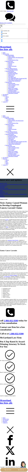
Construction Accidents (13, 89)
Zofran (9, 67)
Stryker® (10, 58)
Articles (7, 96)
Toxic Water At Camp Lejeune (14, 79)
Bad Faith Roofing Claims (13, 92)
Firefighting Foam (12, 72)
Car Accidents (11, 87)
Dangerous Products (9, 71)
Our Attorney (5, 94)
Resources (5, 95)
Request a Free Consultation (6, 22)
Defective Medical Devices (11, 68)
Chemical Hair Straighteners (14, 80)
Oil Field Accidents (12, 90)
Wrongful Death (11, 83)
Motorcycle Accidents (13, 88)
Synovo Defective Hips (13, 60)
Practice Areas (6, 53)
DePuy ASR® (11, 56)
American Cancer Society (12, 240)
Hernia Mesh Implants (13, 69)
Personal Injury (8, 82)
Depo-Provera (11, 62)
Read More (2, 187)
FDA (7, 227)
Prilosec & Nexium (12, 66)
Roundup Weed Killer (13, 73)
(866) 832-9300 (10, 11)
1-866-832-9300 (11, 320)
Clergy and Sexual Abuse (13, 84)
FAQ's (6, 99)
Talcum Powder (11, 74)
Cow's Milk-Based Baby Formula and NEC (17, 78)
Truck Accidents (11, 85)
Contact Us (5, 101)
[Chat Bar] (14, 470)
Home (4, 52)
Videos (6, 100)
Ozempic (10, 65)
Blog (6, 98)
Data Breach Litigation (13, 93)
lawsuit (6, 219)
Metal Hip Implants (9, 55)
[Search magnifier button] (1, 26)
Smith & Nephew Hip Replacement (15, 57)
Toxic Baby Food (12, 77)
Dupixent (10, 63)
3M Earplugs (11, 76)
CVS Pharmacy (7, 276)
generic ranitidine (13, 275)
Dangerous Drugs (9, 61)
